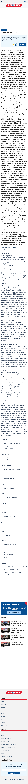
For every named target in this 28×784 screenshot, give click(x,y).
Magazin (3, 716)
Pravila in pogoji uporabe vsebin (8, 744)
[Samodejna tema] (15, 1)
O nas (2, 732)
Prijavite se (13, 773)
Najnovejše (3, 704)
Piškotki (2, 753)
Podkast (3, 722)
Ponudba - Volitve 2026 (6, 756)
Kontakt (2, 735)
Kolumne (3, 713)
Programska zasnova (6, 738)
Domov (2, 701)
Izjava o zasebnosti (5, 750)
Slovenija (4, 30)
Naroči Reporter (15, 612)
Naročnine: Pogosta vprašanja (8, 747)
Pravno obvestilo (5, 741)
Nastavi (21, 45)
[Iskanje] (19, 1)
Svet (2, 710)
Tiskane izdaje (4, 725)
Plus (2, 719)
